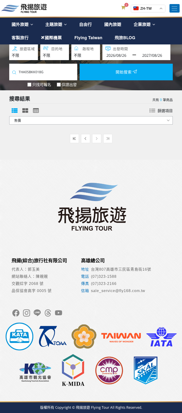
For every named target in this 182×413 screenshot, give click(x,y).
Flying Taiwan (88, 37)
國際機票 (53, 37)
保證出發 (69, 84)
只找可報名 (41, 84)
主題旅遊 (54, 24)
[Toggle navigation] (174, 8)
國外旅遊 (21, 24)
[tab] (14, 110)
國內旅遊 (112, 24)
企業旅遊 (143, 24)
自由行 (85, 24)
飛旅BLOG (125, 37)
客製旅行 (20, 37)
